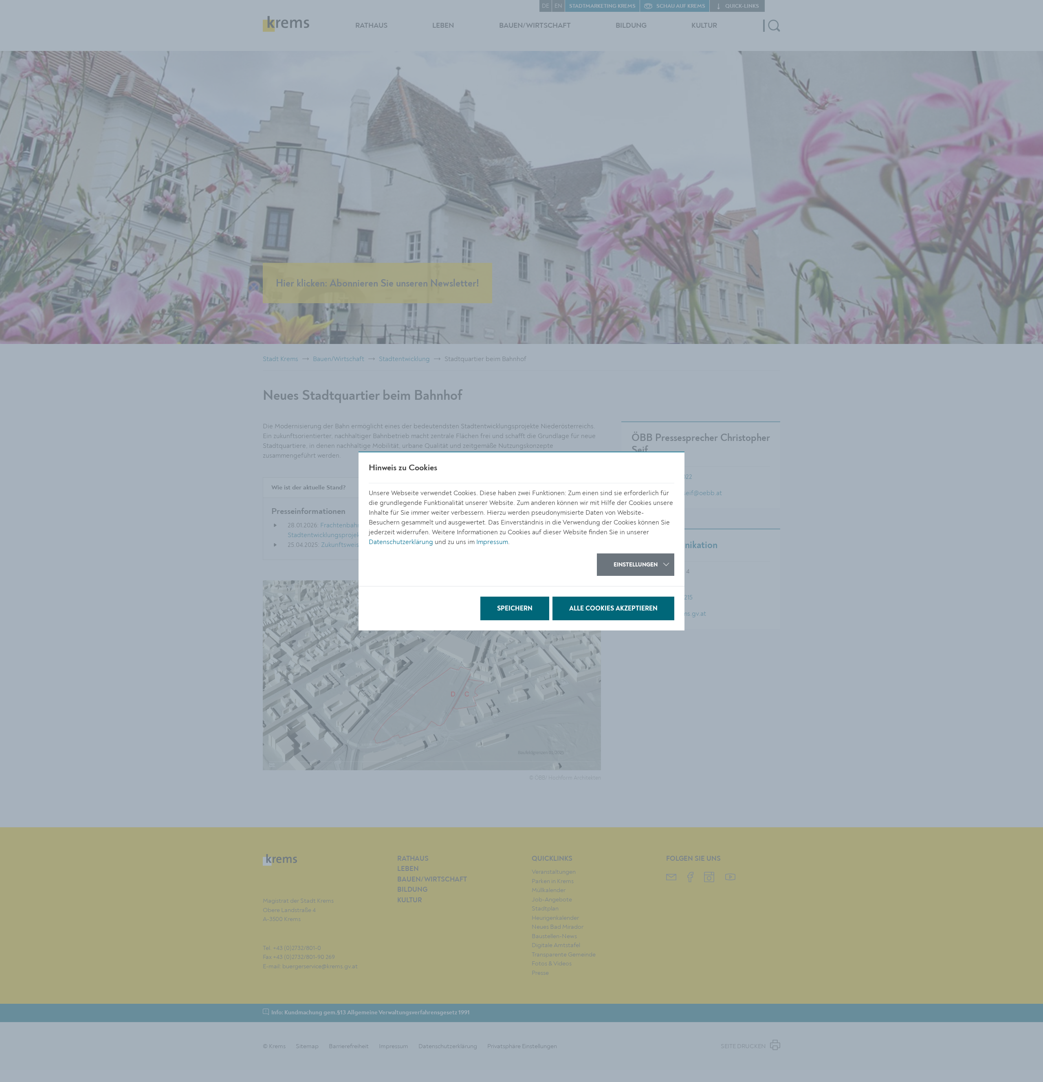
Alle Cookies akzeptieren (613, 609)
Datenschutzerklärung (401, 542)
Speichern (515, 609)
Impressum (492, 542)
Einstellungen (636, 565)
